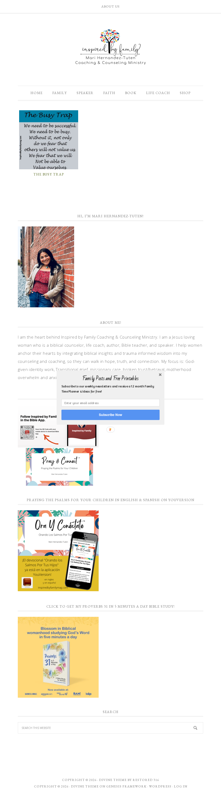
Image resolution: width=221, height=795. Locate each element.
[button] (110, 378)
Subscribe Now (110, 414)
